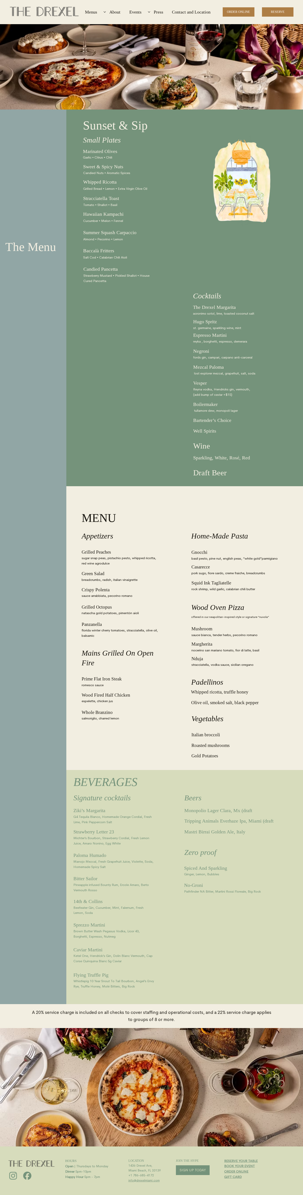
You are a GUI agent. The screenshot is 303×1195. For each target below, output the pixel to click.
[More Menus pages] (105, 12)
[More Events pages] (149, 12)
